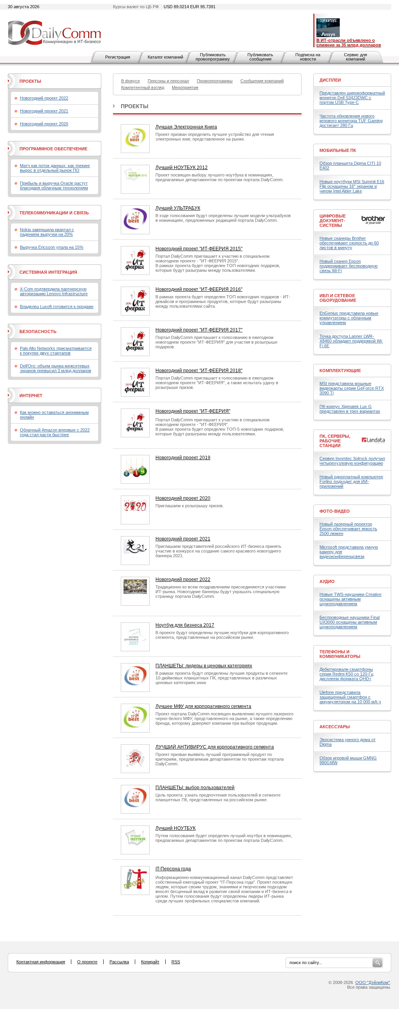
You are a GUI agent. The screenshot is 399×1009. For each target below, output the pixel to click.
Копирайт (150, 961)
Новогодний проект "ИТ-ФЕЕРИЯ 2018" (198, 370)
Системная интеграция (48, 272)
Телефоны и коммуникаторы (340, 654)
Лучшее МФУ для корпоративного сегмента (203, 706)
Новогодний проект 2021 (182, 539)
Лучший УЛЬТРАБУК (177, 208)
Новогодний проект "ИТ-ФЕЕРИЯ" (192, 411)
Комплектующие (340, 370)
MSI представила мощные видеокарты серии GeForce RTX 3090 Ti (352, 388)
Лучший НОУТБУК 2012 (181, 167)
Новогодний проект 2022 (182, 579)
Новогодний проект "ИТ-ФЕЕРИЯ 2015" (198, 248)
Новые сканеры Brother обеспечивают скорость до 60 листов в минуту (349, 243)
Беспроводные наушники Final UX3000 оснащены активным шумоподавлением (350, 622)
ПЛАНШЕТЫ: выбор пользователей (195, 787)
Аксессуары (335, 726)
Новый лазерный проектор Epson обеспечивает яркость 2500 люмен (348, 529)
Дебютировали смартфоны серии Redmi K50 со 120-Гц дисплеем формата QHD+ (346, 674)
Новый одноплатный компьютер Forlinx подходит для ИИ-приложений (351, 481)
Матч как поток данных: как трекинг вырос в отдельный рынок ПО (55, 168)
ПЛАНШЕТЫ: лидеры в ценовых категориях (203, 666)
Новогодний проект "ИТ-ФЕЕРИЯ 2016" (198, 289)
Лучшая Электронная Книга (186, 127)
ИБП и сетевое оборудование (338, 298)
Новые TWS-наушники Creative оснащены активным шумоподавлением (350, 599)
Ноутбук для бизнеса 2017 (184, 625)
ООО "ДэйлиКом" (372, 982)
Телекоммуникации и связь (54, 212)
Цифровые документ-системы (333, 221)
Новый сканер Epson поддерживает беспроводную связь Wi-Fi (349, 266)
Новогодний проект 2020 (182, 498)
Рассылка (119, 961)
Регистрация (117, 57)
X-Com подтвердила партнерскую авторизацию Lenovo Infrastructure (54, 291)
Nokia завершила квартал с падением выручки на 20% (47, 232)
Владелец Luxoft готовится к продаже (57, 306)
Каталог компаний (165, 57)
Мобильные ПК (338, 150)
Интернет (30, 395)
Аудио (327, 581)
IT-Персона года (173, 869)
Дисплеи (330, 80)
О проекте (87, 961)
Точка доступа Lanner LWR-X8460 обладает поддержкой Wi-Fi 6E (351, 341)
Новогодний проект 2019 (182, 457)
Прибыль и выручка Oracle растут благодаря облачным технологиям (54, 185)
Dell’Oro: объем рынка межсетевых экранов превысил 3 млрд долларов (55, 368)
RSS (175, 961)
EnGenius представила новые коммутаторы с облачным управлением (349, 318)
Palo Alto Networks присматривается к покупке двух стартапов (56, 350)
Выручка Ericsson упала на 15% (51, 247)
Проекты (134, 106)
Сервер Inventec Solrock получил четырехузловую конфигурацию (352, 460)
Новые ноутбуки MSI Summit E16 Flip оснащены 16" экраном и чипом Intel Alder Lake (352, 186)
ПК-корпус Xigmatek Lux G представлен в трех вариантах (350, 409)
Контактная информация (40, 961)
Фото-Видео (335, 511)
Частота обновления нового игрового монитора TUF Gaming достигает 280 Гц (351, 121)
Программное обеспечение (53, 148)
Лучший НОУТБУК (175, 828)
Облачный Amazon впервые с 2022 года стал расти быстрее (55, 432)
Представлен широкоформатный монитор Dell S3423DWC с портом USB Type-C (352, 98)
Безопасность (37, 331)
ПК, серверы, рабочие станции (335, 441)
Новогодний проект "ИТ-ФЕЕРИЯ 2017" (198, 330)
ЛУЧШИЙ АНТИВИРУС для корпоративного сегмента (214, 747)
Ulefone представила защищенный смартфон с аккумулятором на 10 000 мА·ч (350, 697)
